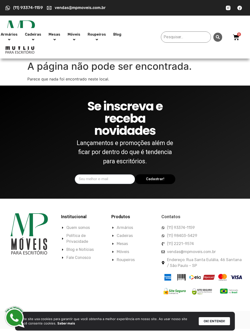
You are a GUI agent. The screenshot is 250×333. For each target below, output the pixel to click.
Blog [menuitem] (117, 34)
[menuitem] (33, 37)
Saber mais (66, 323)
